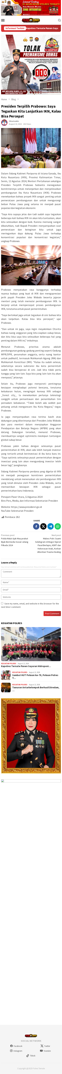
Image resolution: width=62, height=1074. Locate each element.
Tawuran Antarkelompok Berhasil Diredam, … (35, 689)
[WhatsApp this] (58, 526)
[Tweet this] (43, 526)
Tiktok (32, 1055)
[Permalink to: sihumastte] (4, 122)
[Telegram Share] (50, 526)
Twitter (47, 1046)
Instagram (18, 1051)
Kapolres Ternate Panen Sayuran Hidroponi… (26, 666)
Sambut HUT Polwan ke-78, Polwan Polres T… (35, 677)
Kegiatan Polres (8, 663)
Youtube (47, 1051)
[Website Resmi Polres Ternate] (31, 19)
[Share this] (36, 526)
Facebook (18, 1046)
